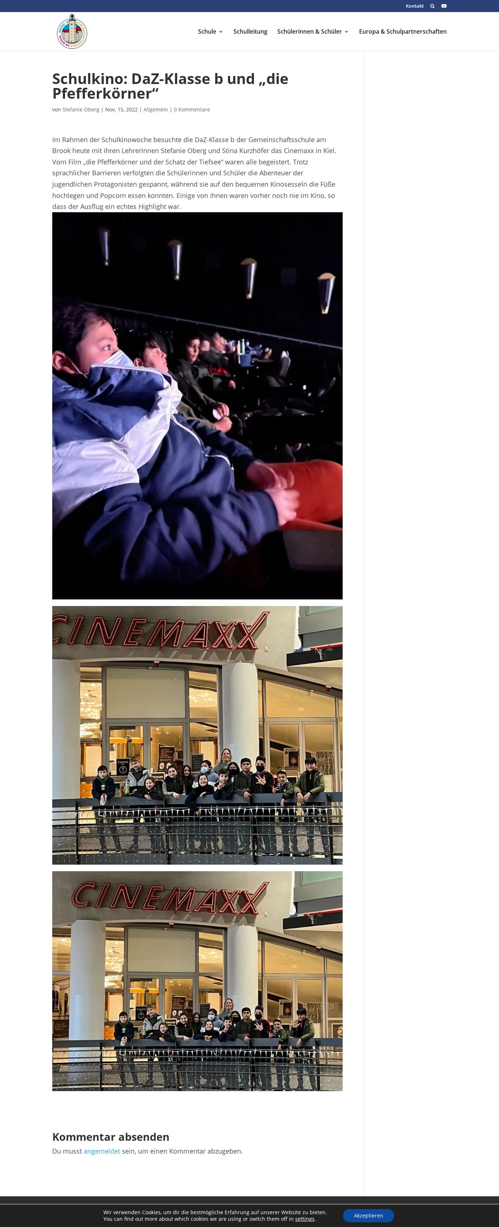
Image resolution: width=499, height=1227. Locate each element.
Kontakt (415, 6)
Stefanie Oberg (80, 109)
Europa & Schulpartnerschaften (403, 32)
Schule (207, 32)
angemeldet (102, 1151)
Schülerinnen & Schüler (309, 32)
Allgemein (156, 109)
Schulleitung (250, 32)
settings (305, 1219)
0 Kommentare (192, 109)
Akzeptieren (368, 1215)
